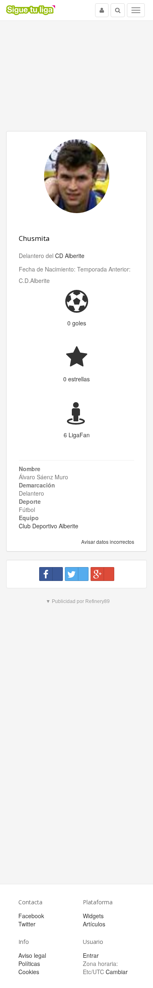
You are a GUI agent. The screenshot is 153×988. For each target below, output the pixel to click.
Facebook (31, 916)
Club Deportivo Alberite (48, 526)
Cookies (28, 972)
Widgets (93, 916)
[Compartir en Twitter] (77, 574)
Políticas (29, 963)
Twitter (26, 924)
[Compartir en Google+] (102, 574)
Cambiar (117, 972)
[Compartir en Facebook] (51, 574)
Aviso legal (32, 955)
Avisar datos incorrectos (107, 541)
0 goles (76, 323)
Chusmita (34, 238)
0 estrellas (76, 379)
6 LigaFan (77, 435)
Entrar (91, 955)
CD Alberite (69, 255)
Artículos (94, 924)
